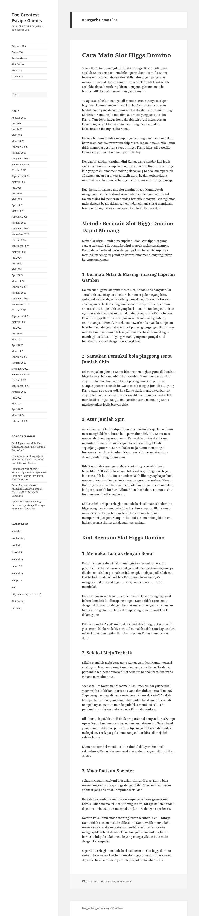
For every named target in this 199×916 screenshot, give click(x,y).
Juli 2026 (17, 123)
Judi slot (16, 608)
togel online (18, 538)
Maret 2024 (18, 281)
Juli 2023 (17, 327)
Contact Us (17, 76)
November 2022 (20, 374)
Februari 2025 (20, 216)
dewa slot (17, 552)
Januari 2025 (19, 222)
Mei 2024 (17, 269)
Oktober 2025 (19, 170)
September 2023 (20, 316)
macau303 (17, 566)
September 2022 (20, 386)
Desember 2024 (20, 228)
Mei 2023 (17, 339)
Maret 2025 (18, 211)
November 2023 (20, 304)
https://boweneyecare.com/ (26, 594)
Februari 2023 (20, 357)
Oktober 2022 (19, 380)
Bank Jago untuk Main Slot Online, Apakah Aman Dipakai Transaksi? (28, 447)
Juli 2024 (17, 257)
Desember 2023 (20, 298)
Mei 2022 (17, 403)
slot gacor (17, 580)
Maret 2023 (18, 351)
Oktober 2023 (19, 310)
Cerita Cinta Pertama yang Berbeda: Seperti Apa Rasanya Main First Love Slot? (28, 505)
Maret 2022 (18, 415)
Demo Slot (18, 52)
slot (14, 587)
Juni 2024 (17, 263)
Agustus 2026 (19, 117)
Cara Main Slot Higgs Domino (126, 55)
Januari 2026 (19, 152)
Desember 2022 (20, 368)
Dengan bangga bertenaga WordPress (102, 908)
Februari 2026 (20, 147)
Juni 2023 (17, 333)
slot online (17, 559)
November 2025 (20, 164)
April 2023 (17, 345)
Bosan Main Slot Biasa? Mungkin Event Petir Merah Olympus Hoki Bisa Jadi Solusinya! (27, 490)
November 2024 (20, 234)
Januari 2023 (19, 362)
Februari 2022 (20, 421)
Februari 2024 (20, 287)
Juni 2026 (17, 129)
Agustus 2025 (19, 182)
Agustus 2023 (19, 322)
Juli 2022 (17, 397)
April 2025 (17, 205)
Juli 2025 (17, 187)
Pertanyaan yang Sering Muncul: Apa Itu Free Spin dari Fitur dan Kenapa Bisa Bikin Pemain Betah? (29, 474)
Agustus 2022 (19, 391)
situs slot (16, 531)
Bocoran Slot (19, 46)
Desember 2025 (20, 158)
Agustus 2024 (19, 251)
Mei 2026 (17, 135)
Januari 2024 (19, 292)
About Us (17, 70)
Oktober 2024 (19, 240)
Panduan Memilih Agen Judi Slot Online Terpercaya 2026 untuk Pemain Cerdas (27, 459)
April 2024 (17, 275)
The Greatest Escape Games (27, 17)
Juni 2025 (17, 193)
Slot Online (18, 64)
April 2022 (17, 409)
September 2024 (20, 246)
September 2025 (20, 176)
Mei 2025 (17, 199)
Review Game (19, 58)
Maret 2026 (18, 141)
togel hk (16, 545)
